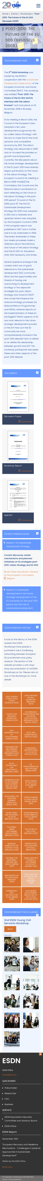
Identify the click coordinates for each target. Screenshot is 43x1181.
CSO (7, 1098)
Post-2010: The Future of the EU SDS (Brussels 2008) (21, 17)
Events (14, 13)
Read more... (7, 1167)
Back (10, 929)
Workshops (26, 13)
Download (26, 421)
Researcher (10, 1093)
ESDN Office (10, 1126)
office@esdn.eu (9, 1074)
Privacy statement (15, 1179)
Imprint (5, 1179)
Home (5, 13)
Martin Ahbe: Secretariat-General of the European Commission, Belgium (21, 575)
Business (9, 1104)
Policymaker (11, 1087)
